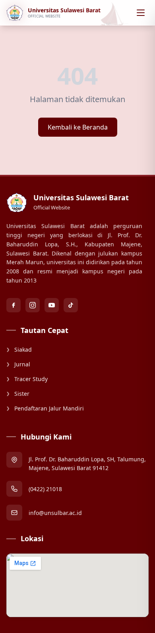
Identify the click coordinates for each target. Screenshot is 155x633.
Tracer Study (27, 379)
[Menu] (141, 13)
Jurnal (18, 364)
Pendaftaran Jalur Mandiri (45, 408)
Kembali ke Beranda (78, 127)
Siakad (19, 349)
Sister (17, 393)
